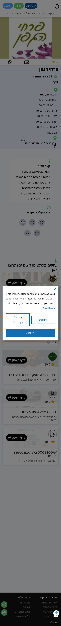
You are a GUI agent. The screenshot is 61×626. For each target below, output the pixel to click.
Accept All (30, 333)
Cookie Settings (18, 319)
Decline (43, 319)
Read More (49, 308)
